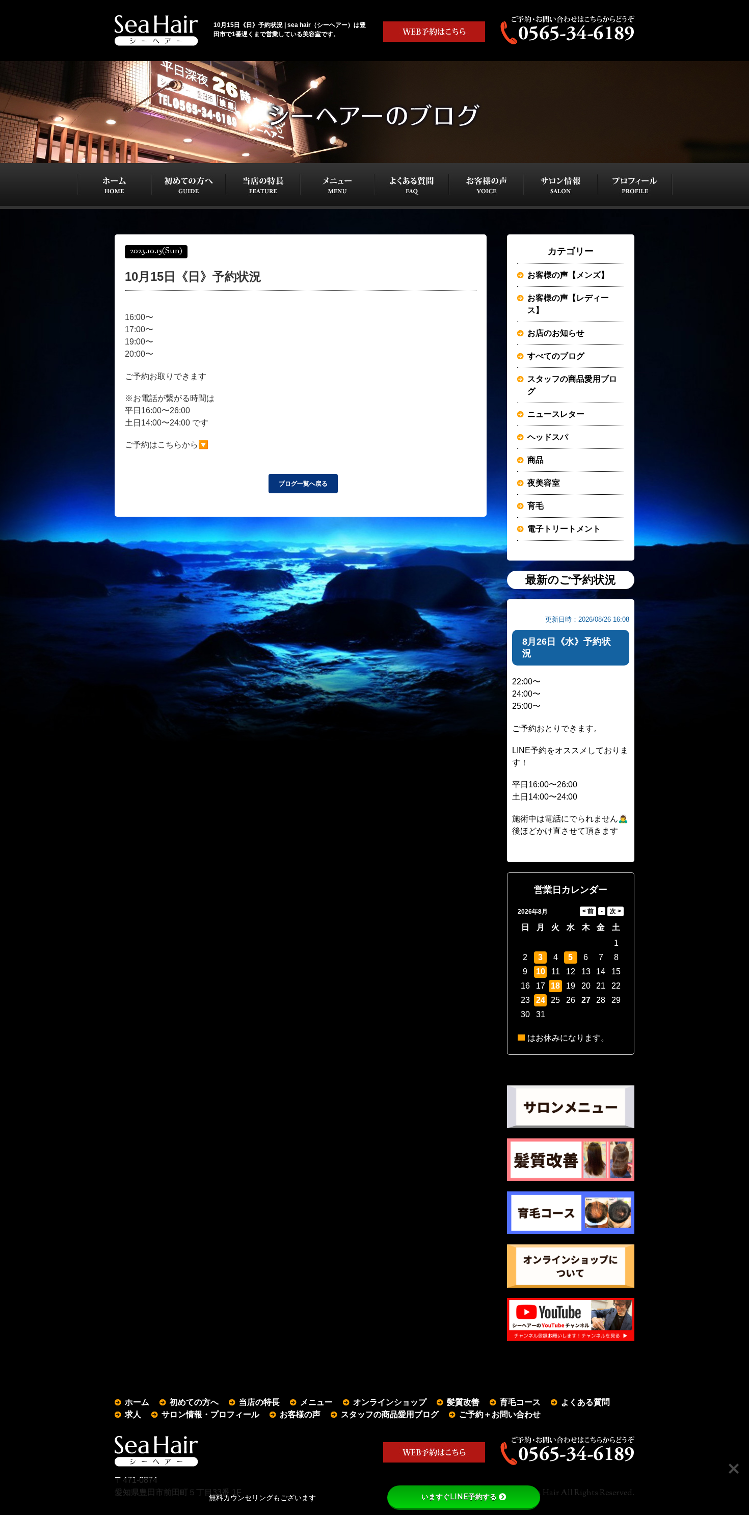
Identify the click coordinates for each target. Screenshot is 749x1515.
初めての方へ (194, 1402)
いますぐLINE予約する (459, 1496)
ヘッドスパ (547, 437)
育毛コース (520, 1402)
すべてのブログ (555, 356)
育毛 (535, 505)
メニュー (316, 1402)
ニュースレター (555, 414)
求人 (133, 1414)
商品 (535, 460)
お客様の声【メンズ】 (568, 275)
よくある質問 (585, 1402)
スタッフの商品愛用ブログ (572, 385)
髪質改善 (463, 1402)
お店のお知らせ (555, 333)
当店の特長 (259, 1402)
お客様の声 (300, 1414)
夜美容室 (543, 483)
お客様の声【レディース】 (568, 304)
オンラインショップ (389, 1402)
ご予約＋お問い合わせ (500, 1414)
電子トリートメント (564, 528)
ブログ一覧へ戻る (303, 483)
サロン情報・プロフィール (210, 1414)
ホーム (137, 1402)
